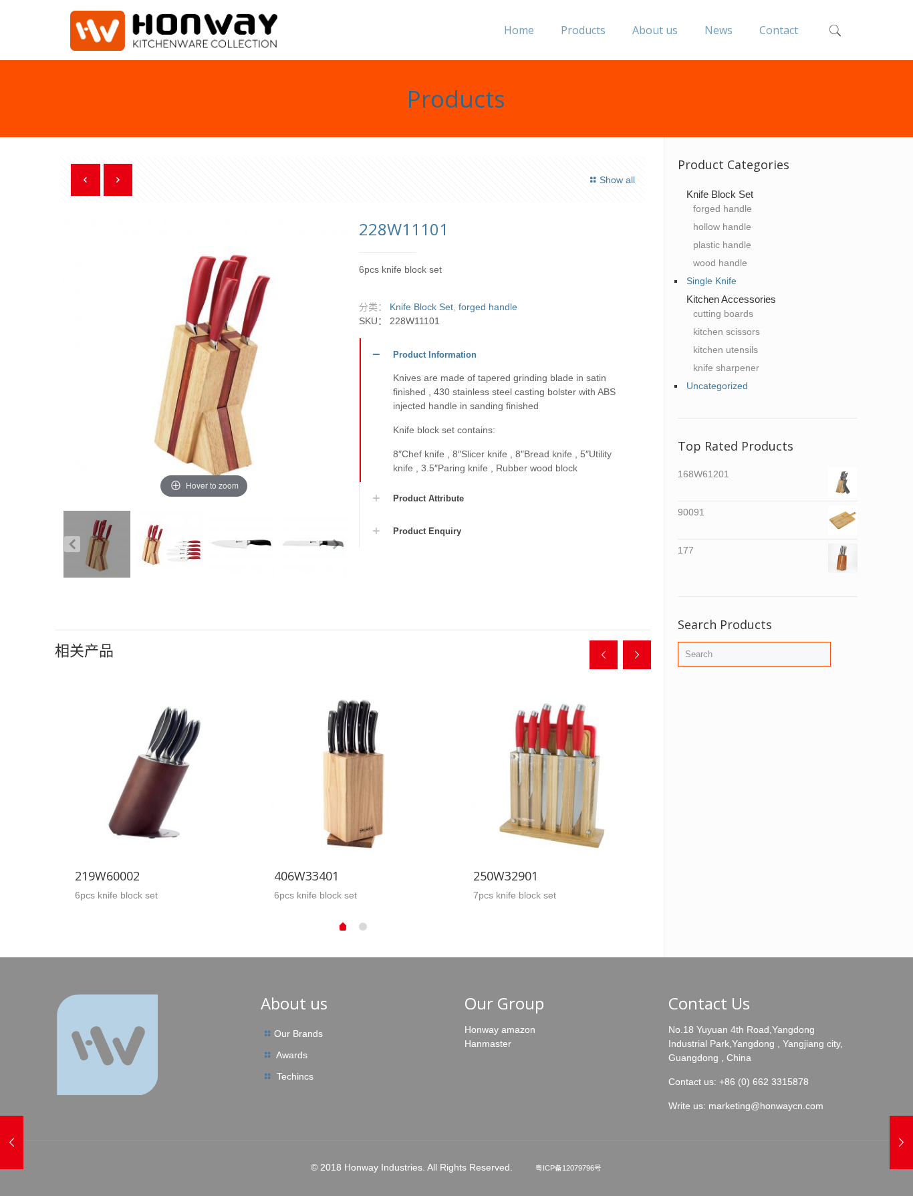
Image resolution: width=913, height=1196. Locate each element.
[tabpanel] (154, 796)
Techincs (295, 1076)
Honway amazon (500, 1029)
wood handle (720, 262)
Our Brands (298, 1033)
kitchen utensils (725, 349)
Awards (291, 1055)
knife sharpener (726, 367)
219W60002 (107, 876)
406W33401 (306, 876)
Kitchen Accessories (731, 299)
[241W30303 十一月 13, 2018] (901, 1142)
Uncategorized (717, 385)
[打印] (169, 544)
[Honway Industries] (173, 30)
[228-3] (241, 544)
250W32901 (505, 876)
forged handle (488, 307)
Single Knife (711, 280)
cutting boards (723, 313)
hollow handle (722, 226)
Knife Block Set (421, 307)
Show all (617, 179)
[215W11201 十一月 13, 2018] (11, 1142)
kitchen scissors (726, 331)
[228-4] (313, 544)
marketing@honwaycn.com (765, 1105)
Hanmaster (488, 1043)
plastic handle (722, 244)
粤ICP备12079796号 (568, 1168)
